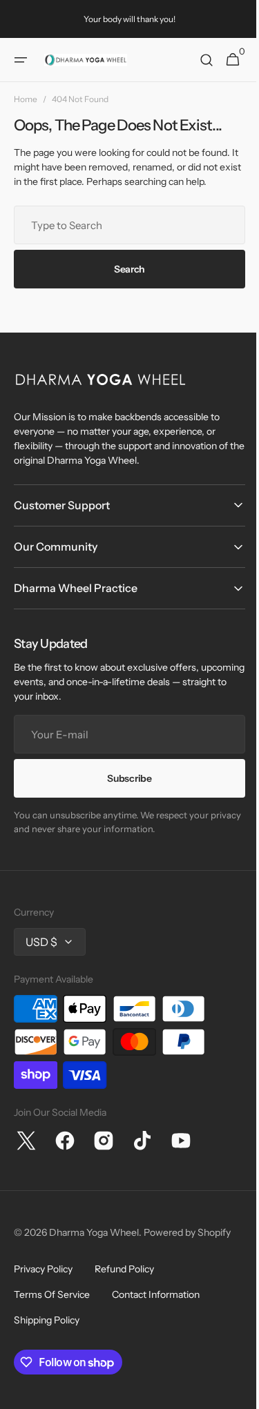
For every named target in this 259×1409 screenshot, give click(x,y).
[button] (21, 60)
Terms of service (52, 1294)
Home (25, 99)
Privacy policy (43, 1269)
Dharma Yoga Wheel (94, 1232)
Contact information (156, 1294)
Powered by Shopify (187, 1232)
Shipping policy (46, 1320)
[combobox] (124, 225)
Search (124, 269)
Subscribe (124, 778)
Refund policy (124, 1269)
